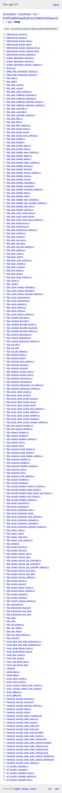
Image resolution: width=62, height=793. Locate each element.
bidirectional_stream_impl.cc (19, 41)
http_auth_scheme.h (15, 236)
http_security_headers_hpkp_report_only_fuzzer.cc (29, 493)
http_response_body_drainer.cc (20, 449)
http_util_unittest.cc (15, 624)
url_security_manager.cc (17, 766)
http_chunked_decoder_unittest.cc (22, 331)
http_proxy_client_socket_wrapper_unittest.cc (27, 422)
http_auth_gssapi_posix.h (17, 132)
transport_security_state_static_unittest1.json (27, 746)
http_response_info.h (16, 472)
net (10, 21)
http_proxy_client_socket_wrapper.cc (23, 415)
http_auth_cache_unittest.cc (19, 91)
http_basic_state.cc (15, 253)
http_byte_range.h (14, 273)
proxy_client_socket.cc (16, 678)
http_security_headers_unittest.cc (21, 499)
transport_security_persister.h (20, 702)
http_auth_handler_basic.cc (18, 145)
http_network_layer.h (16, 358)
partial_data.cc (13, 671)
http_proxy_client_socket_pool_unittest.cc (25, 408)
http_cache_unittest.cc (16, 304)
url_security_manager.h (17, 769)
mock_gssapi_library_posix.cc (19, 648)
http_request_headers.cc (17, 432)
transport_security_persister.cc (20, 698)
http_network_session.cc (17, 364)
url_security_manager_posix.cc (20, 773)
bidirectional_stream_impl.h (19, 44)
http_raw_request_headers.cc (19, 425)
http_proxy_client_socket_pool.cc (21, 402)
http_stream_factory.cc (17, 546)
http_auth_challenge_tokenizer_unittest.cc (25, 105)
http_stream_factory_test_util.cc (21, 570)
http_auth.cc (12, 78)
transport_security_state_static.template (25, 732)
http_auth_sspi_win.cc (16, 240)
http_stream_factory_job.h (18, 557)
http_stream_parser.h (16, 584)
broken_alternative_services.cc (20, 57)
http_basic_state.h (14, 256)
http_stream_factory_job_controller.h (23, 563)
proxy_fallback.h (13, 695)
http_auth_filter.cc (14, 118)
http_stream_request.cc (17, 594)
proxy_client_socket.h (16, 681)
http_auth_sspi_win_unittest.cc (20, 246)
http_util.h (10, 621)
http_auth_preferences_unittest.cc (22, 229)
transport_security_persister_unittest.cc (24, 705)
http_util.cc (11, 617)
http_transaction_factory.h (18, 607)
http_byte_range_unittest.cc (19, 277)
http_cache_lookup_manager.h (20, 290)
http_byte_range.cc (15, 270)
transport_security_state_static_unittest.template (28, 742)
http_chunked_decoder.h (17, 321)
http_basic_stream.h (15, 267)
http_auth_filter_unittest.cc (18, 125)
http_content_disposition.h (18, 337)
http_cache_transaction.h (18, 300)
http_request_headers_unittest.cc (21, 439)
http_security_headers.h (17, 482)
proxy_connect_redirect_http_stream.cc (24, 685)
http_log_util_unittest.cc (17, 351)
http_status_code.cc (15, 530)
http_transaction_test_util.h (18, 614)
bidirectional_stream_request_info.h (22, 51)
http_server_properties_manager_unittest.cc (26, 526)
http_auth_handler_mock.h (18, 179)
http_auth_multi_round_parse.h (20, 216)
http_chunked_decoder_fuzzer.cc (21, 324)
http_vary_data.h (14, 631)
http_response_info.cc (16, 469)
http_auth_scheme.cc (16, 233)
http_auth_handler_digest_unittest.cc (23, 162)
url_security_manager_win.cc (19, 779)
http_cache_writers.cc (16, 307)
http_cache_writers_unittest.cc (20, 314)
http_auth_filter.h (14, 121)
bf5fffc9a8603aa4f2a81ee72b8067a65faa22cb (30, 18)
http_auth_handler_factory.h (19, 169)
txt (50, 788)
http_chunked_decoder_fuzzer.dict (22, 327)
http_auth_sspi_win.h (15, 243)
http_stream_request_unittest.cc (21, 600)
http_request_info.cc (15, 442)
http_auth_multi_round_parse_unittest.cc (25, 219)
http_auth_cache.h (14, 88)
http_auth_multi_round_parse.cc (21, 213)
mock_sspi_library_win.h (17, 665)
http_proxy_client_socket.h (18, 395)
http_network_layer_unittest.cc (20, 361)
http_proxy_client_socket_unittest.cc (23, 412)
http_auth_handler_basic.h (18, 149)
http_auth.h (11, 81)
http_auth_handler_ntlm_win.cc (20, 206)
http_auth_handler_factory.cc (19, 165)
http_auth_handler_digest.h (18, 159)
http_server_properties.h (17, 506)
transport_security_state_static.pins (22, 729)
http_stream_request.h (16, 597)
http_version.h (12, 638)
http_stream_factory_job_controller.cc (23, 560)
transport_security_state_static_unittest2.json (27, 749)
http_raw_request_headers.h (19, 428)
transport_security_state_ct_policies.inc (24, 715)
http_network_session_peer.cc (20, 371)
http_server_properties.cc (18, 503)
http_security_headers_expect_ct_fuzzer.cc (25, 486)
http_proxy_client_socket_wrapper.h (22, 418)
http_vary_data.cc (14, 627)
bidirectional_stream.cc (17, 34)
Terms (33, 788)
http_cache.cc (12, 280)
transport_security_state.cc (18, 708)
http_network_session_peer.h (19, 374)
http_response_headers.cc (18, 459)
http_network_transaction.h (19, 381)
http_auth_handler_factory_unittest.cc (23, 172)
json (57, 788)
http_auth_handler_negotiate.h (20, 186)
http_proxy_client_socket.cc (19, 391)
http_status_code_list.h (16, 536)
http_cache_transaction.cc (18, 297)
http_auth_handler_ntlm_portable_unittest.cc (26, 203)
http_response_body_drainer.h (20, 452)
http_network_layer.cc (16, 354)
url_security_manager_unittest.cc (21, 776)
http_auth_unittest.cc (16, 250)
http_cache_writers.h (15, 310)
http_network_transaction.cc (19, 378)
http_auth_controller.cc (17, 108)
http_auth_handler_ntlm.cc (18, 192)
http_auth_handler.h (15, 142)
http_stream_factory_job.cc (19, 553)
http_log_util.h (12, 348)
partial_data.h (12, 675)
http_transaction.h (14, 604)
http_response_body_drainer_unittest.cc (24, 456)
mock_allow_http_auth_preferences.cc (24, 641)
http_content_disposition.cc (19, 334)
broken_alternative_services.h (20, 61)
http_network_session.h (17, 368)
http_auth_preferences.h (17, 226)
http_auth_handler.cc (16, 138)
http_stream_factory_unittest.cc (21, 577)
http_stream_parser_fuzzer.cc (20, 587)
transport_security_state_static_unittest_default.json (30, 756)
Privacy (25, 788)
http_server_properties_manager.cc (22, 520)
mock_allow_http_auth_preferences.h (23, 644)
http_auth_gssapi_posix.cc (18, 128)
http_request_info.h (15, 445)
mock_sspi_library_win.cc (17, 661)
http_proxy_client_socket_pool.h (21, 405)
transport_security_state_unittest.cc (22, 762)
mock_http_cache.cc (15, 654)
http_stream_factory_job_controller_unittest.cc (27, 567)
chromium (9, 14)
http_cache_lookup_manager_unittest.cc (24, 294)
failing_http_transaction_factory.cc (22, 71)
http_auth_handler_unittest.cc (19, 209)
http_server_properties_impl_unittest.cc (24, 516)
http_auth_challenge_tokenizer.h (21, 98)
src (35, 14)
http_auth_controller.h (16, 111)
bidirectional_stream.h (16, 37)
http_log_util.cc (13, 344)
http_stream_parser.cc (16, 580)
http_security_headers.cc (17, 479)
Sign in (56, 4)
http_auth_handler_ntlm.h (18, 196)
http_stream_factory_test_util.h (20, 574)
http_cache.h (12, 283)
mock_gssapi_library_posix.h (19, 651)
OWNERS (10, 668)
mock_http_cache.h (15, 658)
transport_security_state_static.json (22, 725)
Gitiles (17, 788)
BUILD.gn (10, 68)
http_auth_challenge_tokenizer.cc (21, 95)
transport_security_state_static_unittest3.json (27, 752)
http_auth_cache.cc (15, 84)
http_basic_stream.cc (16, 263)
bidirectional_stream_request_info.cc (23, 47)
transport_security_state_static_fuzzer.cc (25, 735)
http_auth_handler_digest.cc (19, 155)
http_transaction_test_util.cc (19, 611)
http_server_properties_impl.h (20, 513)
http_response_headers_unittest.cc (22, 466)
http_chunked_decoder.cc (18, 317)
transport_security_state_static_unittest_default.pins (30, 759)
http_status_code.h (15, 533)
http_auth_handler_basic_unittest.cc (22, 152)
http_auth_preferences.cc (18, 223)
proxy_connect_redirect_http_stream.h (24, 688)
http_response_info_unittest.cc (20, 476)
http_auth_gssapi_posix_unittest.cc (22, 135)
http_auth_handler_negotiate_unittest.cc (24, 189)
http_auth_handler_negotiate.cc (20, 182)
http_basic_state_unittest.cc (19, 260)
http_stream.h (12, 543)
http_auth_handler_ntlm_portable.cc (22, 199)
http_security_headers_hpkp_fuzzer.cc (23, 489)
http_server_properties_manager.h (22, 523)
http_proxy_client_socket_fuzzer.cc (22, 398)
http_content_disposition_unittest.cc (23, 341)
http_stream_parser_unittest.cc (20, 590)
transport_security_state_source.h (22, 722)
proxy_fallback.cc (14, 692)
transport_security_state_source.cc (22, 719)
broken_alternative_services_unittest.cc (24, 64)
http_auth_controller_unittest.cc (20, 115)
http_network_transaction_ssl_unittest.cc (25, 385)
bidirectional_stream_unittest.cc (21, 54)
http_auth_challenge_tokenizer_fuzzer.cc (25, 101)
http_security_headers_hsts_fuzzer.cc (23, 496)
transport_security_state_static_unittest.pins (26, 739)
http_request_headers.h (17, 435)
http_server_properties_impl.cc (20, 509)
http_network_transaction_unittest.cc (23, 388)
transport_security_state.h (18, 712)
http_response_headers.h (18, 462)
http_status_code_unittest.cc (19, 540)
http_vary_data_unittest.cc (18, 634)
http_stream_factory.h (16, 550)
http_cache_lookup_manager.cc (20, 287)
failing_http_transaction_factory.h (21, 74)
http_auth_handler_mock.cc (19, 175)
